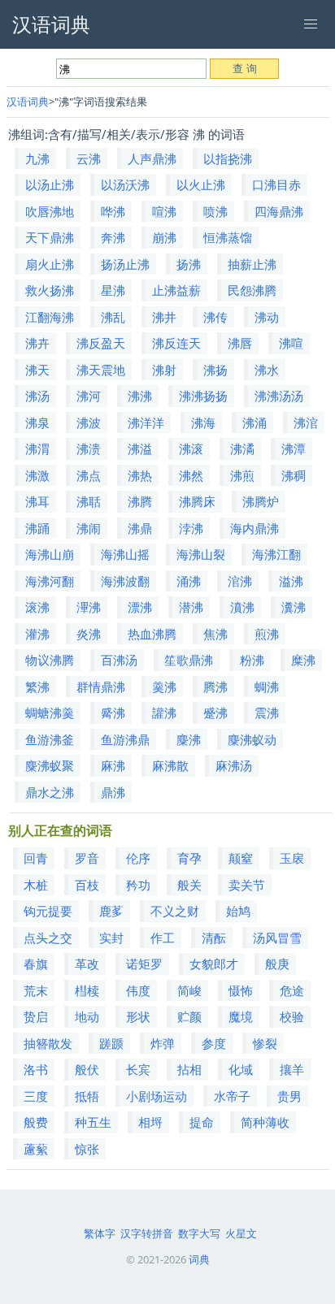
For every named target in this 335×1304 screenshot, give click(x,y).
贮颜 (189, 1016)
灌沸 (37, 634)
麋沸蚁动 (252, 739)
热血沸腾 (152, 634)
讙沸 (164, 712)
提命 (201, 1122)
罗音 (87, 858)
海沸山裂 (200, 554)
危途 (292, 990)
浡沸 (191, 528)
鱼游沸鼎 (125, 739)
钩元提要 (48, 911)
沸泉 (37, 422)
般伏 (87, 1069)
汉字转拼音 (146, 1233)
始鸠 (238, 911)
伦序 (138, 858)
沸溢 (140, 448)
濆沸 (242, 607)
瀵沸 (293, 607)
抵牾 (87, 1096)
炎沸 (88, 634)
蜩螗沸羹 (49, 712)
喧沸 (164, 211)
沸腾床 (197, 501)
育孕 (189, 858)
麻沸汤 (233, 765)
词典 (199, 1259)
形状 (138, 1016)
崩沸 (164, 237)
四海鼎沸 (279, 211)
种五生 (93, 1122)
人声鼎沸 (152, 158)
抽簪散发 (48, 1043)
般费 (36, 1122)
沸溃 (88, 448)
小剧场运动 (156, 1096)
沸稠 (293, 475)
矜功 (138, 885)
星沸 (113, 290)
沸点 (88, 475)
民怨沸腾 (252, 290)
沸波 (88, 422)
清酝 (214, 937)
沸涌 (254, 422)
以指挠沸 (227, 158)
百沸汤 (119, 660)
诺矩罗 (144, 963)
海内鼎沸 (254, 528)
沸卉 (37, 343)
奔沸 (113, 237)
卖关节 (246, 885)
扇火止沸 (49, 264)
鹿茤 (111, 911)
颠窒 (240, 858)
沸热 (140, 475)
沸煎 (242, 475)
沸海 (203, 422)
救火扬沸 (49, 290)
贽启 (36, 1016)
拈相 (189, 1069)
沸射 (164, 370)
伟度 (138, 990)
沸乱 (113, 317)
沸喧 (291, 343)
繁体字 (99, 1233)
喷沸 (215, 211)
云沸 (88, 158)
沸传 (215, 317)
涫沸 (240, 581)
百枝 (87, 885)
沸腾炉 (260, 501)
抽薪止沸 (252, 264)
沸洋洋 (146, 422)
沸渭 (37, 448)
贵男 (289, 1096)
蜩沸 (267, 686)
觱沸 (113, 712)
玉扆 (292, 858)
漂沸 (140, 607)
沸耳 (37, 501)
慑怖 (240, 990)
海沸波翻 (125, 581)
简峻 (189, 990)
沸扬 (215, 370)
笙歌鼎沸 (188, 660)
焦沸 (215, 634)
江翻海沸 (49, 317)
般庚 (277, 963)
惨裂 (265, 1043)
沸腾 (140, 501)
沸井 (164, 317)
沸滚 (191, 448)
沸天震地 (100, 370)
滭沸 (88, 607)
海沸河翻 (49, 581)
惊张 (87, 1149)
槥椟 (87, 990)
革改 (87, 963)
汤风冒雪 (277, 937)
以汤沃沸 (125, 184)
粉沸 (252, 660)
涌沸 (188, 581)
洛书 (36, 1069)
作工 (162, 937)
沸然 (191, 475)
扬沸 (188, 264)
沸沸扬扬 (203, 396)
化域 (240, 1069)
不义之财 (174, 911)
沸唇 (240, 343)
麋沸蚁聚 (49, 765)
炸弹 (162, 1043)
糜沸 (303, 660)
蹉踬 (111, 1043)
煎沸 (267, 634)
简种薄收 (265, 1122)
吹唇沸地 (49, 211)
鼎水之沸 (49, 792)
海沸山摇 (125, 554)
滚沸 (37, 607)
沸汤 (37, 396)
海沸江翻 (276, 554)
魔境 (240, 1016)
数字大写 (199, 1233)
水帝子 (232, 1096)
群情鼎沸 (100, 686)
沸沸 (140, 396)
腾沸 (215, 686)
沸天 (37, 370)
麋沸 (188, 739)
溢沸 (291, 581)
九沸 (37, 158)
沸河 (88, 396)
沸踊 (37, 528)
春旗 (36, 963)
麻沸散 (170, 765)
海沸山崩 (49, 554)
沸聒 (88, 501)
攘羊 (292, 1069)
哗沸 (113, 211)
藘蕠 (36, 1149)
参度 (214, 1043)
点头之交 (48, 937)
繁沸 (37, 686)
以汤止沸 (49, 184)
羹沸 (164, 686)
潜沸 (191, 607)
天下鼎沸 (49, 237)
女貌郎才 (213, 963)
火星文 (241, 1233)
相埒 (150, 1122)
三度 (36, 1096)
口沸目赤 (276, 184)
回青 (36, 858)
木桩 (36, 885)
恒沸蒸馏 (227, 237)
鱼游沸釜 (49, 739)
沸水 (267, 370)
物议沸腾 (49, 660)
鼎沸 (113, 792)
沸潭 (293, 448)
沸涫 (306, 422)
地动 (87, 1016)
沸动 (267, 317)
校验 (292, 1016)
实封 (111, 937)
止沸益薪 (176, 290)
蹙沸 (215, 712)
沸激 (37, 475)
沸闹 (88, 528)
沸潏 (242, 448)
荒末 (36, 990)
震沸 (267, 712)
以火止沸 (200, 184)
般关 (189, 885)
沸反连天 (176, 343)
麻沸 (113, 765)
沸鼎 (140, 528)
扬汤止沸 (125, 264)
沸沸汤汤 (279, 396)
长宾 (138, 1069)
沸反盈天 (100, 343)
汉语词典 (28, 101)
